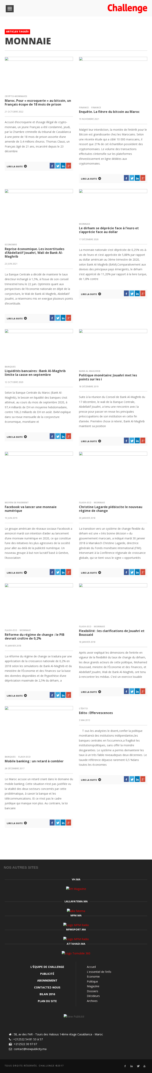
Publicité (47, 974)
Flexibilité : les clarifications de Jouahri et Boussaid (111, 633)
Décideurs (93, 996)
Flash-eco (85, 502)
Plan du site (47, 1001)
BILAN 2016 (47, 994)
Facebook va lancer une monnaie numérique (31, 509)
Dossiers (92, 991)
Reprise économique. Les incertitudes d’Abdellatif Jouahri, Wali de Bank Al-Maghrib (34, 253)
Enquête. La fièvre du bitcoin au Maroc (109, 111)
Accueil (91, 967)
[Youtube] (144, 1066)
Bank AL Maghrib (89, 370)
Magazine (93, 986)
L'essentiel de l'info (99, 972)
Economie (11, 244)
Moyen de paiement (17, 502)
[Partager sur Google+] (68, 166)
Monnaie (84, 223)
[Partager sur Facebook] (52, 166)
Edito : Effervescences (96, 713)
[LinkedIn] (131, 1066)
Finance (84, 107)
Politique (92, 981)
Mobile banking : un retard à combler (34, 761)
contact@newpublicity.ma (30, 1049)
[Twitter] (138, 1066)
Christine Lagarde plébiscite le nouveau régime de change (110, 509)
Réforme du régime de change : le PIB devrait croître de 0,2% (34, 636)
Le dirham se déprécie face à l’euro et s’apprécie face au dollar (109, 230)
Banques (10, 366)
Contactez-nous (47, 987)
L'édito (83, 708)
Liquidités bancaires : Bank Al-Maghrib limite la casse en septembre (35, 373)
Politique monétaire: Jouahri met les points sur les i (108, 377)
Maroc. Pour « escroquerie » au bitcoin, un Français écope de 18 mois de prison (38, 102)
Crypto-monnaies (16, 96)
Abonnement (47, 980)
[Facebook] (125, 1066)
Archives (92, 1001)
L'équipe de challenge (47, 967)
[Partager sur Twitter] (57, 166)
